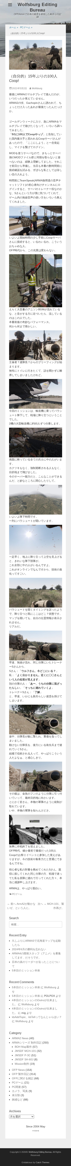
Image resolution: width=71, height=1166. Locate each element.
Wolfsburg (37, 88)
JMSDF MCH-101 (25, 1050)
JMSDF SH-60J (24, 1059)
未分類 (16, 1095)
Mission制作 (22, 1063)
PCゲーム (26, 27)
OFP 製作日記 (20, 1074)
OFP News (18, 1069)
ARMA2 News (20, 1038)
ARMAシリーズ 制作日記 (26, 1042)
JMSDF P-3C (22, 1055)
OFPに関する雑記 (22, 1078)
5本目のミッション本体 (26, 970)
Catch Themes (42, 1162)
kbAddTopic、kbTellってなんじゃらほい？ (37, 1017)
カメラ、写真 (20, 1091)
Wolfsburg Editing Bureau (37, 7)
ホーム (13, 27)
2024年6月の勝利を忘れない (29, 949)
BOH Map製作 (23, 1046)
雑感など (17, 1099)
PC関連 (16, 1086)
